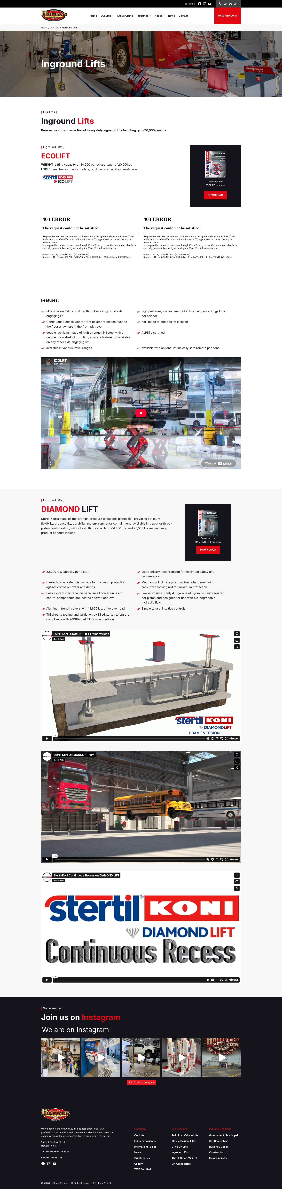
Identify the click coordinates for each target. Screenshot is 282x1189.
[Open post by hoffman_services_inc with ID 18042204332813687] (141, 1057)
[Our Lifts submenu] (112, 16)
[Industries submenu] (150, 16)
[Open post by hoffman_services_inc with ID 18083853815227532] (181, 1057)
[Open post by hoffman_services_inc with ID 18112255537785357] (100, 1057)
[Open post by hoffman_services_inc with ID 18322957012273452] (221, 1057)
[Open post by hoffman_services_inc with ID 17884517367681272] (60, 1057)
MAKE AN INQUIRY (227, 15)
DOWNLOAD (215, 195)
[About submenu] (163, 16)
